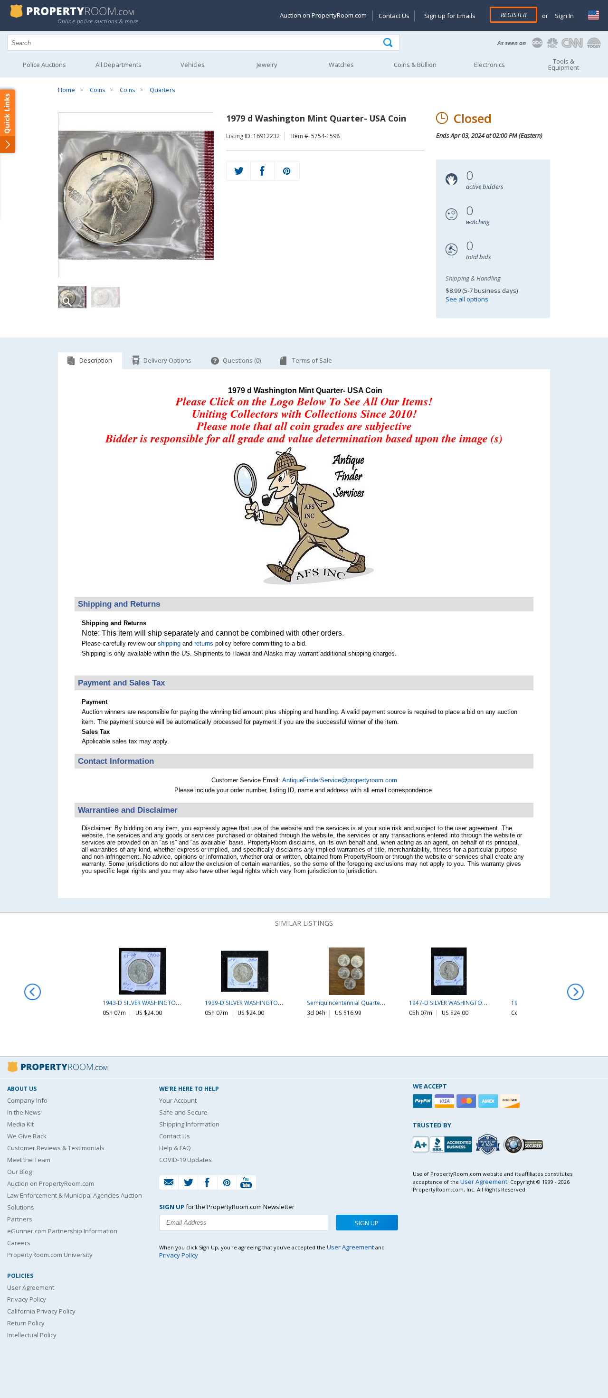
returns (203, 643)
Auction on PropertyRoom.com (323, 15)
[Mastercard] (467, 1101)
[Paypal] (424, 1101)
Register (513, 14)
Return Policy (26, 1323)
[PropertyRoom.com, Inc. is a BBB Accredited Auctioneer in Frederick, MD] (444, 1143)
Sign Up (367, 1223)
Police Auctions (44, 64)
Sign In (563, 15)
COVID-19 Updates (185, 1159)
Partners (19, 1219)
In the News (24, 1112)
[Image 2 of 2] (105, 297)
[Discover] (511, 1101)
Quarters (162, 90)
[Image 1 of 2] (136, 195)
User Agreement (30, 1287)
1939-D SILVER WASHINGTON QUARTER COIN (264, 1002)
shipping (169, 643)
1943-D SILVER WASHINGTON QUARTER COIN (162, 1002)
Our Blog (19, 1171)
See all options (467, 299)
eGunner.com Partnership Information (62, 1231)
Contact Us (394, 15)
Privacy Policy (26, 1299)
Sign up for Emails (449, 15)
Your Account (178, 1100)
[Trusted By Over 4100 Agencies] (489, 1144)
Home (66, 90)
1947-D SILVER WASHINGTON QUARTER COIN (468, 1002)
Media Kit (20, 1124)
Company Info (27, 1100)
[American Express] (489, 1101)
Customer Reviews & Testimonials (55, 1148)
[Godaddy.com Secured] (524, 1144)
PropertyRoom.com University (50, 1254)
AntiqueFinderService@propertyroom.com (339, 780)
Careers (18, 1242)
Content (9, 120)
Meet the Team (28, 1159)
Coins (97, 90)
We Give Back (27, 1136)
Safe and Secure (183, 1112)
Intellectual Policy (32, 1335)
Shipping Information (189, 1124)
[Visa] (445, 1101)
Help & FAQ (175, 1148)
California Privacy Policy (41, 1311)
